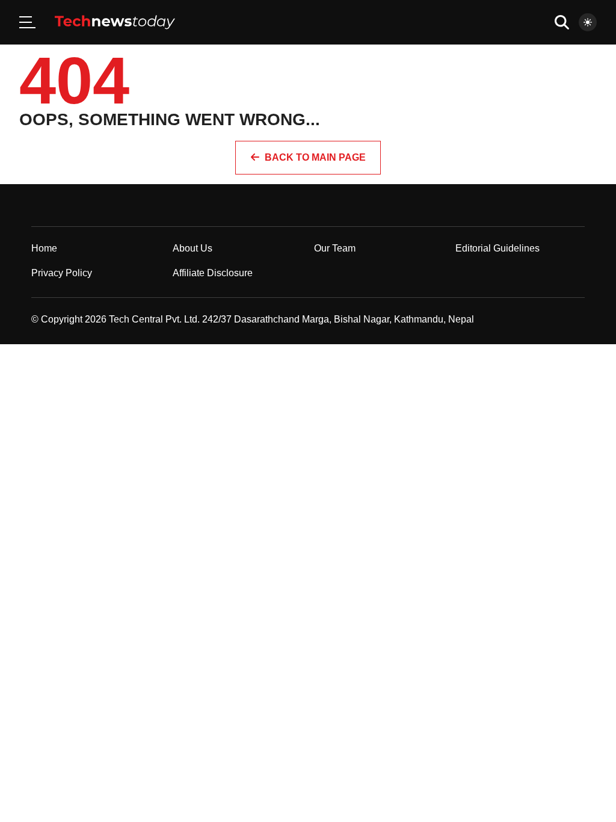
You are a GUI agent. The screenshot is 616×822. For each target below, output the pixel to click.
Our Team (335, 248)
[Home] (115, 22)
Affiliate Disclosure (213, 273)
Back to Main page (315, 157)
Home (44, 248)
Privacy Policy (61, 273)
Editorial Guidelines (497, 248)
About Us (192, 248)
